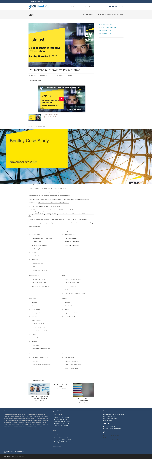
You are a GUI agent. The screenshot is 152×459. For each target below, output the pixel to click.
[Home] (83, 14)
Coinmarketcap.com (70, 316)
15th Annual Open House (105, 30)
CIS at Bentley (59, 75)
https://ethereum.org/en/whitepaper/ (60, 195)
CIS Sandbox (68, 75)
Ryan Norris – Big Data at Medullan (61, 385)
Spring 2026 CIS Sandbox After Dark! (107, 27)
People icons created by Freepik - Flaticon (111, 435)
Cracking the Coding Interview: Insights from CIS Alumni (39, 397)
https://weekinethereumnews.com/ (41, 348)
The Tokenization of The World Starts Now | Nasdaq (46, 206)
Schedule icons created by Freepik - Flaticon (112, 437)
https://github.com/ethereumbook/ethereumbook (76, 199)
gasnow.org (35, 361)
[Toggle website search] (106, 6)
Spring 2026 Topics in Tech (105, 24)
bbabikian (33, 75)
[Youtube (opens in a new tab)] (122, 6)
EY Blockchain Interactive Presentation (114, 14)
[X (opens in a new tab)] (110, 6)
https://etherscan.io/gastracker (40, 357)
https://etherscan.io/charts (72, 313)
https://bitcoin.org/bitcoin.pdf (58, 188)
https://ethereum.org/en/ (71, 361)
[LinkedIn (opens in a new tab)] (119, 6)
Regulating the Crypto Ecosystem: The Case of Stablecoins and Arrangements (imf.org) (70, 223)
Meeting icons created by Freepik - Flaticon (112, 439)
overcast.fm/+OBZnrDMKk (72, 241)
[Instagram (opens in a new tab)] (116, 6)
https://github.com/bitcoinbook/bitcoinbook (65, 192)
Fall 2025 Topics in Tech (104, 36)
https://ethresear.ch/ (70, 357)
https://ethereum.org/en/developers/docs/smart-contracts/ (53, 202)
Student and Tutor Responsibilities (83, 399)
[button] (2, 156)
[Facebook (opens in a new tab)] (113, 6)
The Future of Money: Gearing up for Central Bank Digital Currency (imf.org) (67, 219)
